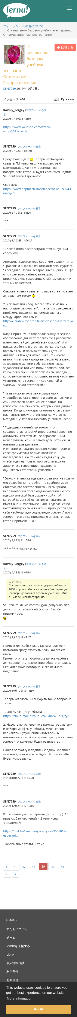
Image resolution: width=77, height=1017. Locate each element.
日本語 (11, 920)
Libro (10, 954)
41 (62, 867)
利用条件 (12, 971)
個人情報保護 (15, 963)
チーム (10, 937)
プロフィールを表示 (29, 146)
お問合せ (12, 980)
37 (23, 867)
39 (43, 866)
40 (53, 867)
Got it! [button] (38, 1009)
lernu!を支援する (18, 946)
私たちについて (16, 929)
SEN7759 (9, 89)
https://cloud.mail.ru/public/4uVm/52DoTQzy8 (36, 716)
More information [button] (19, 998)
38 (33, 867)
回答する (66, 47)
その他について (32, 26)
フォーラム (10, 26)
